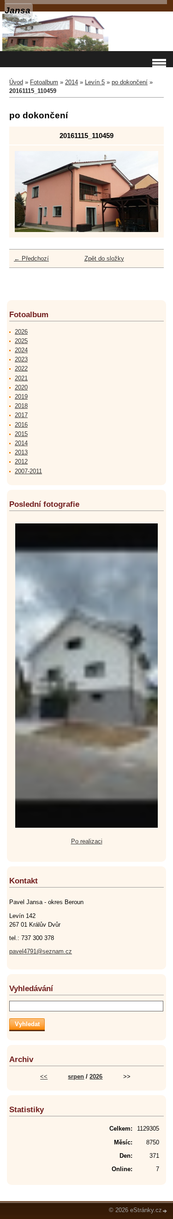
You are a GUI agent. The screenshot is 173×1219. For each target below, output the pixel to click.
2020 (21, 387)
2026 (21, 331)
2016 (21, 424)
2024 (21, 350)
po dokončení (130, 82)
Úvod (16, 82)
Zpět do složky (104, 258)
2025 (21, 340)
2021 (21, 378)
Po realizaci (86, 841)
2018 (21, 405)
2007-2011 (28, 471)
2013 (21, 452)
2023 (21, 359)
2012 (21, 461)
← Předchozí (31, 258)
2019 (21, 396)
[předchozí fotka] (29, 191)
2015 (21, 433)
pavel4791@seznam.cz (40, 951)
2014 (71, 82)
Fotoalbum (44, 82)
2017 (21, 415)
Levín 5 (95, 82)
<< (44, 1076)
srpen (76, 1076)
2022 (21, 368)
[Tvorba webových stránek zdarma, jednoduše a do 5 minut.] (165, 1211)
